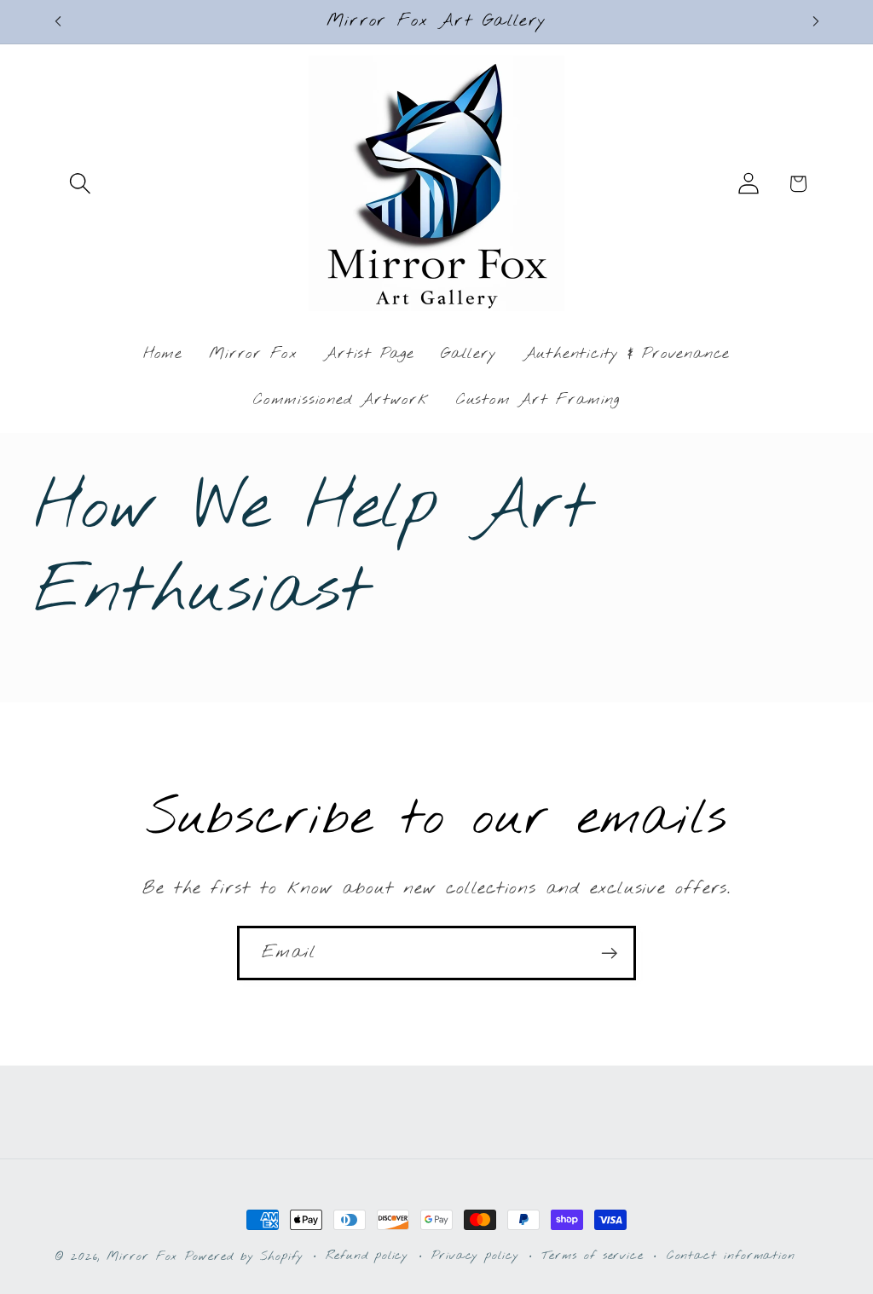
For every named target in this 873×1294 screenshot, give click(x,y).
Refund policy (367, 1256)
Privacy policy (475, 1256)
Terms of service (592, 1256)
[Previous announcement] (58, 22)
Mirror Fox (142, 1257)
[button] (79, 183)
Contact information (731, 1256)
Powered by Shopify (244, 1257)
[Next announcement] (816, 22)
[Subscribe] (609, 953)
